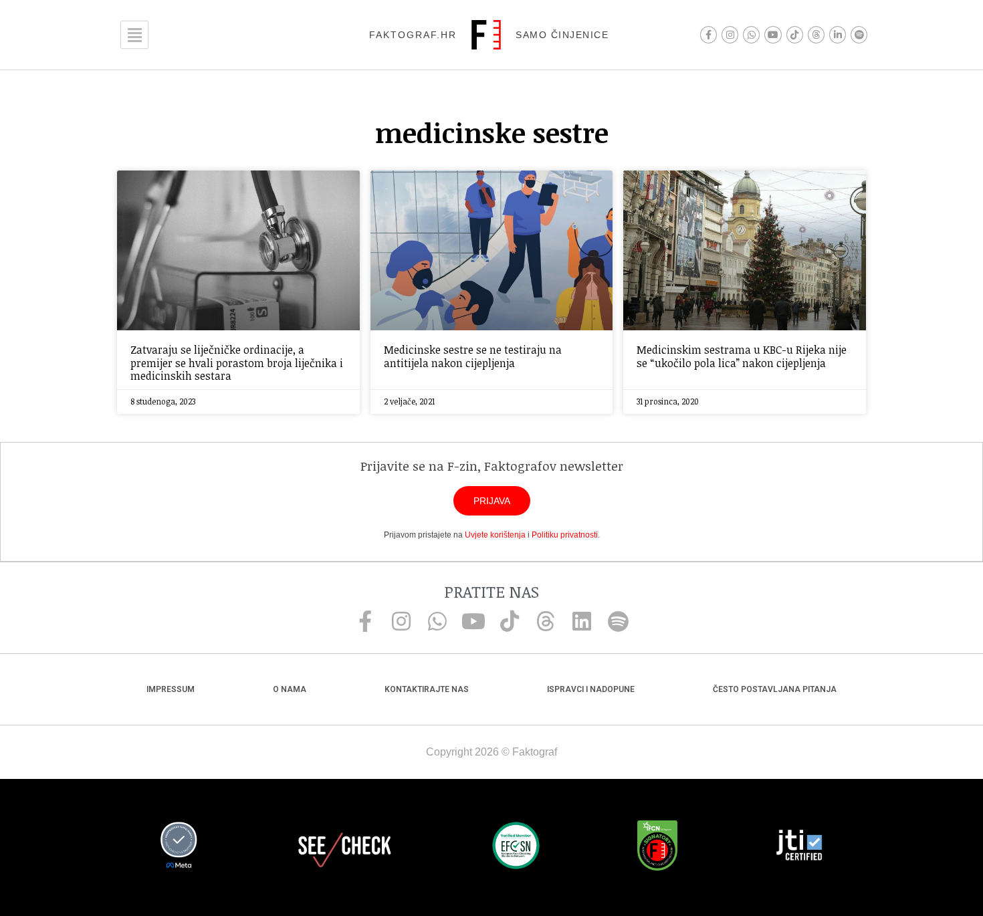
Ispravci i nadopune (591, 689)
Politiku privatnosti (565, 535)
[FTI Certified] (799, 847)
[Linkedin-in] (837, 34)
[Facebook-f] (708, 34)
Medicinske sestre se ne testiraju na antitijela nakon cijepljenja (473, 356)
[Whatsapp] (751, 34)
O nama (289, 689)
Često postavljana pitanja (775, 689)
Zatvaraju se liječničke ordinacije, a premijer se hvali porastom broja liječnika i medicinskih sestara (236, 362)
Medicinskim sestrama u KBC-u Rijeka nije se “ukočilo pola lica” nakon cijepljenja (742, 356)
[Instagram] (730, 34)
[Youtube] (772, 34)
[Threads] (816, 34)
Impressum (170, 689)
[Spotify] (859, 34)
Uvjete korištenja (495, 535)
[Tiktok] (794, 34)
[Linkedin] (581, 621)
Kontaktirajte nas (427, 689)
